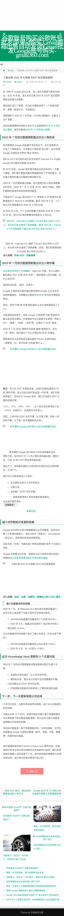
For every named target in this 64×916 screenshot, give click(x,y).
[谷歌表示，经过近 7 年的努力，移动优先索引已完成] (16, 842)
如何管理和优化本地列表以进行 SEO (23, 881)
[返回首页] (4, 70)
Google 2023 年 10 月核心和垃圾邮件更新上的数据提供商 (46, 792)
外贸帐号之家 (37, 912)
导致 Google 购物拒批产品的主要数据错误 (25, 890)
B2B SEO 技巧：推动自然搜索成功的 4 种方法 (17, 792)
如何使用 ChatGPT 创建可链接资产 (22, 867)
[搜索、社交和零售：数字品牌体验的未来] (47, 813)
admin (20, 81)
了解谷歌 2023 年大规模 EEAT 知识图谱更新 (28, 77)
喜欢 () (34, 771)
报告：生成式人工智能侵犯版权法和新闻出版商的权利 (31, 885)
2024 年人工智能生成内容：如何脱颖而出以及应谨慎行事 (32, 899)
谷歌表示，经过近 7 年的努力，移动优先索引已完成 (30, 876)
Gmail (10, 70)
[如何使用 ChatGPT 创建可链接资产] (16, 808)
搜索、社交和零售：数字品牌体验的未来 (25, 872)
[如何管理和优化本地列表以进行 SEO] (47, 837)
